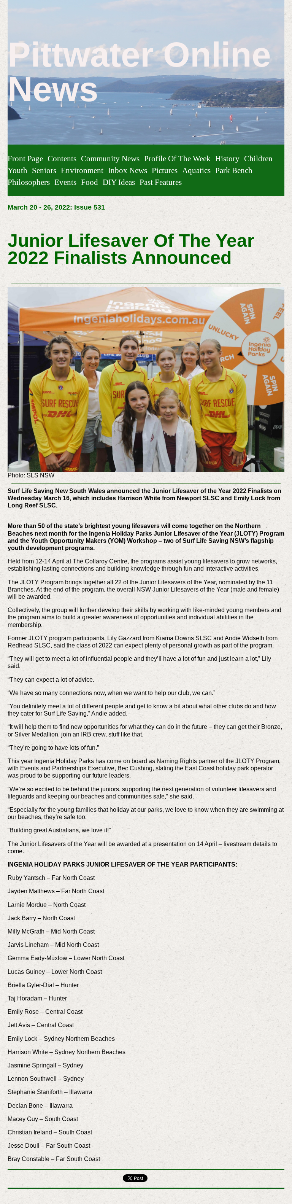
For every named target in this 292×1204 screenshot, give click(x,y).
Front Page (25, 158)
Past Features (161, 182)
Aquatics (196, 170)
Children (258, 158)
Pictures (165, 170)
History (227, 158)
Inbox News (127, 170)
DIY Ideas (119, 182)
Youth (17, 170)
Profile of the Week (177, 158)
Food (89, 182)
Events (65, 182)
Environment (82, 170)
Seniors (44, 170)
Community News (110, 158)
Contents (62, 158)
